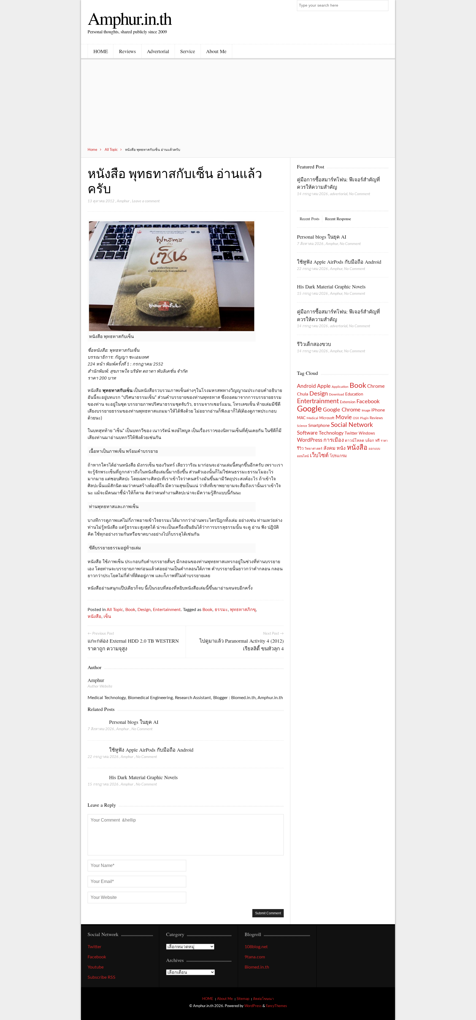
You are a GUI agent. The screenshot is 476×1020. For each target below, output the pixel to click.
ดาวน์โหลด (354, 441)
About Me (216, 51)
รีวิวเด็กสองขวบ (314, 344)
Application (340, 386)
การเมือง (333, 440)
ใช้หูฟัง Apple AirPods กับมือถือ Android (151, 749)
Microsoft (326, 418)
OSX (356, 418)
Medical (312, 418)
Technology (331, 433)
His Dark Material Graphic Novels (143, 777)
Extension (347, 402)
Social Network (352, 425)
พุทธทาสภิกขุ (243, 609)
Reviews (127, 51)
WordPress (309, 440)
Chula (302, 394)
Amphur (123, 201)
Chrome (376, 386)
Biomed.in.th (257, 967)
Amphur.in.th (129, 18)
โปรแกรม (338, 456)
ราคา (384, 440)
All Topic (111, 149)
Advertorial (158, 51)
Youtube (96, 967)
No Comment (142, 729)
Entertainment (167, 609)
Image (366, 410)
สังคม (329, 448)
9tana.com (255, 957)
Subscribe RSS (101, 977)
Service (187, 51)
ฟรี (377, 441)
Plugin (364, 418)
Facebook (368, 401)
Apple (324, 386)
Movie (344, 417)
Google (309, 409)
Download (336, 394)
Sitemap (243, 998)
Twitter (351, 433)
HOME (100, 51)
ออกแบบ (374, 448)
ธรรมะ (221, 609)
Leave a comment (146, 201)
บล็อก (369, 440)
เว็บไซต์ (319, 455)
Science (302, 425)
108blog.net (256, 947)
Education (354, 394)
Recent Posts (309, 218)
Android (306, 386)
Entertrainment (318, 401)
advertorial (338, 194)
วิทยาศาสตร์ (313, 448)
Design (144, 609)
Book (130, 609)
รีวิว (300, 448)
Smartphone (319, 426)
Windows (367, 433)
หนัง (341, 448)
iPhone (378, 410)
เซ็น (107, 616)
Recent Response (338, 218)
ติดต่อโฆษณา (263, 998)
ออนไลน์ (303, 456)
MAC (301, 418)
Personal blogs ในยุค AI (133, 722)
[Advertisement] (238, 106)
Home (92, 149)
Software (307, 433)
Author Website (100, 686)
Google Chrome (342, 410)
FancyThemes (276, 1006)
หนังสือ (94, 616)
